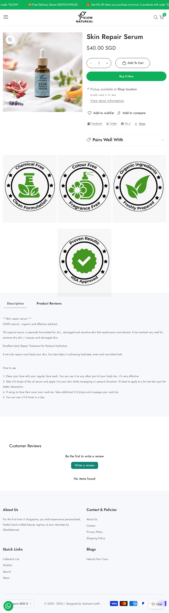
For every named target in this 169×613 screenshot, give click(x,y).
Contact (91, 526)
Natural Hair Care (97, 559)
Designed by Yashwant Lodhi (83, 603)
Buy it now (126, 76)
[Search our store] (157, 17)
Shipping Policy (96, 538)
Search (7, 572)
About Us (92, 519)
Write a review (85, 465)
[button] (126, 140)
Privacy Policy (95, 532)
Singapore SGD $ (17, 604)
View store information (107, 100)
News (6, 578)
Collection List (11, 559)
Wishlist (7, 565)
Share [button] (142, 124)
